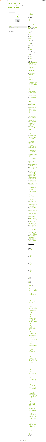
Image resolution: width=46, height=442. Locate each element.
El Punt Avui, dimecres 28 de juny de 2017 (32, 337)
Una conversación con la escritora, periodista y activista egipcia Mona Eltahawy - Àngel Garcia (32, 74)
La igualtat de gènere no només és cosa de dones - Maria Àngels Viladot (32, 127)
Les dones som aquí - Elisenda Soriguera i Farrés (33, 105)
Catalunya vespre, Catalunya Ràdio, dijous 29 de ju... (32, 309)
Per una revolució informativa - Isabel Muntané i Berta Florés (32, 147)
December (30, 285)
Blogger (25, 440)
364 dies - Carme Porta (31, 162)
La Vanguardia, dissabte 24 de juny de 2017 (33, 401)
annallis (30, 269)
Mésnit (29, 54)
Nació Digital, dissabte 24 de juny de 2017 (32, 402)
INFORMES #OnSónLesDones (31, 18)
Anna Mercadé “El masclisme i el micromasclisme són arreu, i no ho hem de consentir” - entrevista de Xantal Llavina (32, 146)
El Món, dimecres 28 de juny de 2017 (32, 335)
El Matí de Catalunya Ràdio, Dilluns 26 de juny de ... (32, 378)
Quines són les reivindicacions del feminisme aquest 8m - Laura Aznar (32, 226)
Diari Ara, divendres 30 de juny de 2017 (32, 301)
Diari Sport (30, 38)
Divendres (30, 39)
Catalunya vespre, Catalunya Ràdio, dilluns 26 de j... (32, 372)
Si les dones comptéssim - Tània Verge (32, 128)
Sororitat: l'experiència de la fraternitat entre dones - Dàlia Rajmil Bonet (32, 150)
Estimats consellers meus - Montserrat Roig (32, 201)
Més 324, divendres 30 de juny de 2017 (33, 294)
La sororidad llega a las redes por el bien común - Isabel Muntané (33, 210)
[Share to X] (13, 26)
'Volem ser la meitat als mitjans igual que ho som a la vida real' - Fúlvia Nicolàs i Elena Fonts (33, 155)
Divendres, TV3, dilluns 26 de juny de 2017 (32, 377)
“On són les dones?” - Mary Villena (32, 236)
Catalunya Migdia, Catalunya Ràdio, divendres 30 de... (32, 297)
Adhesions (30, 19)
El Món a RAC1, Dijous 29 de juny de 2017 (32, 323)
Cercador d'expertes (31, 23)
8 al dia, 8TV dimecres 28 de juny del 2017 (32, 331)
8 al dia (29, 32)
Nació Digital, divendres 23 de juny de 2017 (33, 412)
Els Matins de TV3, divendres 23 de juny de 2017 (32, 423)
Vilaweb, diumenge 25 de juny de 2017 (33, 395)
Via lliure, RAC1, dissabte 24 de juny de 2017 (33, 410)
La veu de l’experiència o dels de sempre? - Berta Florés (32, 103)
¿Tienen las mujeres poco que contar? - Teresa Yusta (32, 157)
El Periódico (30, 43)
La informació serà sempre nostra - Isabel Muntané (32, 109)
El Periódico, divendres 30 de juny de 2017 (32, 304)
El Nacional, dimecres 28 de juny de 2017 (32, 326)
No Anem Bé (30, 27)
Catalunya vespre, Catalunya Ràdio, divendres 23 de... (32, 413)
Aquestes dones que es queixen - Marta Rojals (32, 211)
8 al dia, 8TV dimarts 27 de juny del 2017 (32, 350)
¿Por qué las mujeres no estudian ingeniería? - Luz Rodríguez (32, 124)
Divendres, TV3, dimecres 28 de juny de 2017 (32, 336)
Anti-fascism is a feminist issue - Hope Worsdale (32, 97)
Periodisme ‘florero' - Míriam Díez (32, 173)
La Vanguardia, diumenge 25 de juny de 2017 (32, 391)
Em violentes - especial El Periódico (32, 181)
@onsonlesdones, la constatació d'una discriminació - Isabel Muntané (32, 206)
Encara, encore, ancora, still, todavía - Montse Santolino (32, 93)
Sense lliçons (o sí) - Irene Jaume (32, 175)
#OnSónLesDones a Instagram (32, 13)
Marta (30, 264)
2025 (29, 278)
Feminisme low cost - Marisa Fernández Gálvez (32, 72)
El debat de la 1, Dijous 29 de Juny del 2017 (33, 328)
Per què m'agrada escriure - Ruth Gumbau (32, 113)
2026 (29, 277)
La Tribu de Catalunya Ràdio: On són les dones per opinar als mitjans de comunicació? (32, 208)
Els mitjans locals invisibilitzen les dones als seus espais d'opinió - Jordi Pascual (32, 195)
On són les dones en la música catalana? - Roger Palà (33, 129)
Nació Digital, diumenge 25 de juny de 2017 (33, 389)
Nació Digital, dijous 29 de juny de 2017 (32, 314)
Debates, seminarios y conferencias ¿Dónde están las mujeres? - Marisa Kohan (32, 143)
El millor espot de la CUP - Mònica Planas (33, 183)
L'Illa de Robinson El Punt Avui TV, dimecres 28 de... (32, 333)
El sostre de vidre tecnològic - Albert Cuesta (32, 89)
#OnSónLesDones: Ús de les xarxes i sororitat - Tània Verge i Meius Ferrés (32, 191)
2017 (29, 284)
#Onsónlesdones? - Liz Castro (32, 221)
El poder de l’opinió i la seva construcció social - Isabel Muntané (33, 167)
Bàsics (29, 33)
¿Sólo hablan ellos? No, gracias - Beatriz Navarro (32, 156)
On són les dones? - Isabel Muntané (32, 203)
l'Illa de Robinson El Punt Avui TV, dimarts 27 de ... (32, 349)
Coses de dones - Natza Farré (32, 123)
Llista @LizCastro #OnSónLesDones (32, 223)
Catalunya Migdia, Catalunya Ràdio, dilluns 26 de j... (32, 380)
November (30, 286)
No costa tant (17, 27)
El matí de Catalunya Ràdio (31, 44)
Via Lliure (30, 58)
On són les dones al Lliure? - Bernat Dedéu (32, 136)
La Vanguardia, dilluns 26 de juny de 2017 (32, 384)
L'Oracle (29, 50)
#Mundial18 (30, 31)
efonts (30, 271)
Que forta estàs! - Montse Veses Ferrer (32, 96)
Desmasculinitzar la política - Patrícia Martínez (32, 104)
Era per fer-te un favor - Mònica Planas (32, 158)
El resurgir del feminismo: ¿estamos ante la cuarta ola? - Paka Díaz (33, 125)
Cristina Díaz (31, 255)
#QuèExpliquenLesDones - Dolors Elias (32, 135)
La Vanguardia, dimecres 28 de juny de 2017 (33, 339)
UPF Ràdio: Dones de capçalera (32, 216)
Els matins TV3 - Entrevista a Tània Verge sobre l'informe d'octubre (32, 184)
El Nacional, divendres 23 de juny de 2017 (32, 404)
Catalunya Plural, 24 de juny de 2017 (32, 409)
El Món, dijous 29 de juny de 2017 (32, 327)
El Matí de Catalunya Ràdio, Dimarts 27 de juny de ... (33, 360)
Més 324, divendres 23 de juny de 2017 (33, 414)
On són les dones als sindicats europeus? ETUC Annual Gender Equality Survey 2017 (33, 141)
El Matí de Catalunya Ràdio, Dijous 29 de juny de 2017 (32, 320)
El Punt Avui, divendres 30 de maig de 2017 (33, 300)
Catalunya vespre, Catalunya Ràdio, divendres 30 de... (32, 293)
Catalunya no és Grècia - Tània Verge (32, 222)
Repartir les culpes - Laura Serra (32, 114)
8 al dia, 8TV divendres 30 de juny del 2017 (32, 292)
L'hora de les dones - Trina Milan (32, 202)
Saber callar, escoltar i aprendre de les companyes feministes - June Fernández (32, 177)
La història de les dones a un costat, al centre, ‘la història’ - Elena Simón (32, 71)
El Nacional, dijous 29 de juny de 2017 (33, 308)
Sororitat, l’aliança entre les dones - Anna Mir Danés (33, 133)
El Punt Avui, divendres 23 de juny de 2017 (32, 425)
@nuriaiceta (31, 249)
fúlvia (30, 272)
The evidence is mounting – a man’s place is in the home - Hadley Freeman (33, 118)
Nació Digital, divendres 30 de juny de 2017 (33, 290)
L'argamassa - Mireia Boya (31, 79)
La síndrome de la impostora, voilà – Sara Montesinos (33, 224)
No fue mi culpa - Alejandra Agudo (32, 122)
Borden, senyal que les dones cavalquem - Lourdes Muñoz (33, 77)
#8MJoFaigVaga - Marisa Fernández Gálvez (32, 112)
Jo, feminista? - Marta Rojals (31, 108)
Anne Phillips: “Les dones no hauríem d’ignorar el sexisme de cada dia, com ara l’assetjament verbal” (32, 120)
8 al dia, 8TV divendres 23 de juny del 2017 (32, 416)
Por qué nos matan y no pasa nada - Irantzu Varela (32, 100)
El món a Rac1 (30, 45)
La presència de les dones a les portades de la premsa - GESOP (33, 164)
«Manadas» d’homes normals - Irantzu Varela (32, 117)
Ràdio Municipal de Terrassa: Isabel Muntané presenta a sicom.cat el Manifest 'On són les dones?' (33, 204)
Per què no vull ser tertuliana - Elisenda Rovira (32, 168)
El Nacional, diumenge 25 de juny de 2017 (32, 388)
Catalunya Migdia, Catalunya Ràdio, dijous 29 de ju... (32, 317)
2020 (29, 282)
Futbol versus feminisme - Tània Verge (32, 218)
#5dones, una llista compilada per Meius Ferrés (33, 24)
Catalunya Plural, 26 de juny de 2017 (32, 385)
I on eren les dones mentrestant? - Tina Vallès (32, 88)
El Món (14, 27)
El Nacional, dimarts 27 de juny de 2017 (32, 355)
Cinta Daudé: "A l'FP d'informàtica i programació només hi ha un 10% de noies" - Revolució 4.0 (32, 232)
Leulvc (30, 257)
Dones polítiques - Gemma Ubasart (32, 110)
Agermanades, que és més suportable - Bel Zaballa (32, 107)
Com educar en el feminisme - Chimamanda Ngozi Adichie (32, 161)
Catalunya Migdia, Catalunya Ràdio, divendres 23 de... (32, 418)
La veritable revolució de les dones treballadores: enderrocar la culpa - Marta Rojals (32, 228)
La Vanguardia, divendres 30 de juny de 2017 (32, 299)
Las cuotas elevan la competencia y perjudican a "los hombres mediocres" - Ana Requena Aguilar (33, 160)
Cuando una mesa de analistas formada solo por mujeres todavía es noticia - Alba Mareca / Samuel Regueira (33, 63)
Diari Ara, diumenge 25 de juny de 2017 (32, 397)
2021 (29, 281)
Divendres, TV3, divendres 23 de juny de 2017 (32, 415)
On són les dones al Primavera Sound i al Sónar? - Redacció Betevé (33, 144)
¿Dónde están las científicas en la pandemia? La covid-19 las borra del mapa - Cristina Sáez (32, 64)
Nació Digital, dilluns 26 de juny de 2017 (32, 373)
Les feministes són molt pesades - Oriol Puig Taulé (32, 95)
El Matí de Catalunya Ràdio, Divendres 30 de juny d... (33, 306)
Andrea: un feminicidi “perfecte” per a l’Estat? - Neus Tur (32, 116)
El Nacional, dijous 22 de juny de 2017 (33, 430)
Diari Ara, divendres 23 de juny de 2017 (32, 426)
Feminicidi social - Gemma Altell (32, 69)
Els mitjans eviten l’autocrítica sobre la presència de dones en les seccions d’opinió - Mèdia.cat (32, 170)
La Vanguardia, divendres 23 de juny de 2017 (32, 422)
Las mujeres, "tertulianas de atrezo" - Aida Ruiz (32, 176)
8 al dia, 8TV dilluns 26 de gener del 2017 (32, 375)
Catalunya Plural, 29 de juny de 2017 (32, 319)
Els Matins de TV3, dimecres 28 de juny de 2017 (33, 345)
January (30, 434)
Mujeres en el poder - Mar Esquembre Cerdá (32, 121)
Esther (30, 256)
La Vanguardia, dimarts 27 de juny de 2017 (32, 357)
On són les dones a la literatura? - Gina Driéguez (32, 151)
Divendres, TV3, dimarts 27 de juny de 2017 (33, 356)
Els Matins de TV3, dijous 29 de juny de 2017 (33, 325)
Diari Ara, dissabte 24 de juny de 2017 (33, 407)
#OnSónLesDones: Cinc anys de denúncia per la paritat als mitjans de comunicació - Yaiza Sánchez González (33, 215)
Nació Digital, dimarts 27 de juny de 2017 (32, 352)
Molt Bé (15, 27)
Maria (30, 262)
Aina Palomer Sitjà (31, 250)
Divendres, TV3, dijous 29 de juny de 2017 (32, 316)
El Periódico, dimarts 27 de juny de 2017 (32, 369)
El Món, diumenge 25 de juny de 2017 (32, 393)
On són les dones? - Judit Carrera (32, 193)
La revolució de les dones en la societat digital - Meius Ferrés (32, 174)
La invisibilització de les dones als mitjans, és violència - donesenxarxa (32, 78)
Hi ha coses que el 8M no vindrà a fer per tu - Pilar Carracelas (33, 229)
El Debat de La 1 (30, 40)
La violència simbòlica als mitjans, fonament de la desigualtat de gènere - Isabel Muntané (32, 186)
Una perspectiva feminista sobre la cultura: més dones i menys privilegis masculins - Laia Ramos (32, 153)
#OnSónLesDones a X (31, 14)
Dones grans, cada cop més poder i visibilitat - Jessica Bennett (32, 67)
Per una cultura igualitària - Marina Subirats (32, 194)
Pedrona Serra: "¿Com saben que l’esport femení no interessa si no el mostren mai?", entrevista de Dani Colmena (33, 149)
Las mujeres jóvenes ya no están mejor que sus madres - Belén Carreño (32, 137)
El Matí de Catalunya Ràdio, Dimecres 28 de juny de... (32, 343)
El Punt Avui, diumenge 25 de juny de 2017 (32, 396)
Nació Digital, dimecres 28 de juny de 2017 (32, 332)
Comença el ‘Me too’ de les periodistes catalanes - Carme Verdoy (32, 235)
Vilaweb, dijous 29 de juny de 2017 (32, 318)
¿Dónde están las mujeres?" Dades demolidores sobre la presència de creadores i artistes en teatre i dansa (32, 132)
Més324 (29, 53)
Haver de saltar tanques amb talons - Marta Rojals (32, 102)
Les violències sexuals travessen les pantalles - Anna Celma (32, 98)
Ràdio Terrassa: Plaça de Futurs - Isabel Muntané (32, 192)
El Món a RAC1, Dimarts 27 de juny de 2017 (32, 359)
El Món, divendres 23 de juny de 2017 (32, 417)
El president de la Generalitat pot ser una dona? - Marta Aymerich (33, 165)
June (29, 288)
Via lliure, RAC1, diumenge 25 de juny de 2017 (32, 394)
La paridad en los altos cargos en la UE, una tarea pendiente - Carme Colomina (32, 70)
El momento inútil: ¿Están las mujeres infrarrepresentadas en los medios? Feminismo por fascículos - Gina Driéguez (33, 187)
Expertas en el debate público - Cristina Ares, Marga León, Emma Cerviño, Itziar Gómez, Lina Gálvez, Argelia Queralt (32, 91)
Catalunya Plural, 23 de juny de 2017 (32, 424)
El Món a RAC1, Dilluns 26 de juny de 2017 (32, 379)
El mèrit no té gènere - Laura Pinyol (32, 196)
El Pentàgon (30, 42)
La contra (30, 51)
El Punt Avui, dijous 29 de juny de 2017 (33, 321)
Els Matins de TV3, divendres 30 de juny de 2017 (32, 302)
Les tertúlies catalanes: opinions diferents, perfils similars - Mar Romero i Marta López (33, 219)
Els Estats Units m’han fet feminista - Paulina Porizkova (32, 139)
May (29, 431)
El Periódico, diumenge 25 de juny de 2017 (32, 392)
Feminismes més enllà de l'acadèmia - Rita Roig (32, 101)
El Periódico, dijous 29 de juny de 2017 (33, 324)
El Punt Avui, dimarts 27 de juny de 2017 (32, 367)
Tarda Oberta (30, 56)
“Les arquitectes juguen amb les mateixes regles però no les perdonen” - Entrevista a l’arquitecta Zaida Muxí (33, 82)
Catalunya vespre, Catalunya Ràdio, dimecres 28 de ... (32, 329)
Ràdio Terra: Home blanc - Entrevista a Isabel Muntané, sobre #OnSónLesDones (33, 179)
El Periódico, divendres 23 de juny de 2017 (32, 427)
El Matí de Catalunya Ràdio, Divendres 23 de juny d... (33, 420)
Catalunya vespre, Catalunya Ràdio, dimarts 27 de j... (32, 351)
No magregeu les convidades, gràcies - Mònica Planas (32, 81)
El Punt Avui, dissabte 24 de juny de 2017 (32, 408)
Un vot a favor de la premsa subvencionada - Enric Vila (31, 231)
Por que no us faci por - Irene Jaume (32, 115)
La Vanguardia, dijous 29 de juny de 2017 (32, 310)
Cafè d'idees (30, 34)
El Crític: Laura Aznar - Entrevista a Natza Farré (33, 182)
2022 (29, 280)
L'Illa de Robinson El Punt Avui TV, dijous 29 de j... (32, 312)
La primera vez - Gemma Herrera (32, 111)
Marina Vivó (31, 263)
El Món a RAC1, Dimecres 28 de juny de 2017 (33, 344)
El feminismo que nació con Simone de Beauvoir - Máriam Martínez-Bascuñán (32, 66)
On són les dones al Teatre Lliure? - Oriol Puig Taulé (33, 138)
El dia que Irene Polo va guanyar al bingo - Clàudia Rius (33, 197)
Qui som (30, 20)
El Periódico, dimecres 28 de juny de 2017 (32, 347)
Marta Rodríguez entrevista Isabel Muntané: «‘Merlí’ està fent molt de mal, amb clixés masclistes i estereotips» (32, 189)
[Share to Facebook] (14, 26)
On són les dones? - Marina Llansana (32, 205)
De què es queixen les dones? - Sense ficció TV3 (32, 92)
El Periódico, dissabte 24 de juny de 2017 (32, 405)
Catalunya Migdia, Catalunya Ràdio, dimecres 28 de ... (32, 341)
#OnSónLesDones (14, 3)
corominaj (31, 270)
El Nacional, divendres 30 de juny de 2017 (32, 289)
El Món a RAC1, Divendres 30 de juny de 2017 (32, 307)
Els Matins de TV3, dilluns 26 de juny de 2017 (33, 382)
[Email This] (12, 26)
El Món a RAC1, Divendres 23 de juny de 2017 (32, 429)
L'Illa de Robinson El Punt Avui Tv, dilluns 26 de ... (32, 371)
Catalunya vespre (30, 36)
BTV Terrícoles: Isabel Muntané (32, 190)
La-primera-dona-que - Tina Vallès (32, 233)
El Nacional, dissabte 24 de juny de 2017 (32, 400)
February (30, 433)
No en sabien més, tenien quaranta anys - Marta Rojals (33, 234)
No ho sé (30, 55)
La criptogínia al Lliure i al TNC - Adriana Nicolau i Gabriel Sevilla (32, 241)
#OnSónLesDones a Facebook (32, 15)
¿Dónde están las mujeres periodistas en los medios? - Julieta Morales (33, 68)
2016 (29, 435)
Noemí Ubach (31, 265)
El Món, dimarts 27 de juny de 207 (32, 358)
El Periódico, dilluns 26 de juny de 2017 (33, 387)
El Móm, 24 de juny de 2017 (32, 403)
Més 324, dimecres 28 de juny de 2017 (33, 334)
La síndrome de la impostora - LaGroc (32, 225)
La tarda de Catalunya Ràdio (31, 52)
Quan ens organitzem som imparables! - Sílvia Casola (33, 200)
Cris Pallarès (31, 254)
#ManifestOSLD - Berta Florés (31, 199)
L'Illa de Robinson (30, 49)
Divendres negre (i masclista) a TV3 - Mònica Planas (32, 180)
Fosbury (29, 47)
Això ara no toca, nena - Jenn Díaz (32, 126)
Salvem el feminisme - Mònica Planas (32, 178)
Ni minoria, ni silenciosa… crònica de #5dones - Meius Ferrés (32, 213)
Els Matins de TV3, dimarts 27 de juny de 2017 (32, 365)
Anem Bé (35, 28)
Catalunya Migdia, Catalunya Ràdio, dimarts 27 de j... (32, 362)
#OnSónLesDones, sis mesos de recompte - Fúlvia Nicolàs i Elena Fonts (32, 163)
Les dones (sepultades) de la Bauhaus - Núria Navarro (32, 76)
